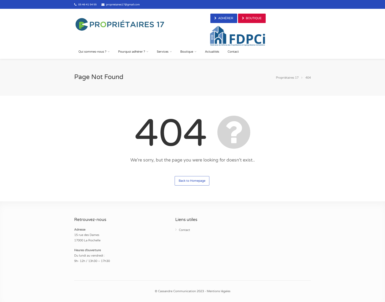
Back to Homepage (192, 181)
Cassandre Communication (177, 291)
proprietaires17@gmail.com (123, 4)
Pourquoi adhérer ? (131, 51)
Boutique (186, 51)
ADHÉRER (225, 18)
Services (162, 51)
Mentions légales (218, 291)
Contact (233, 51)
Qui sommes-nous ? (92, 51)
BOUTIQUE (253, 18)
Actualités (212, 51)
